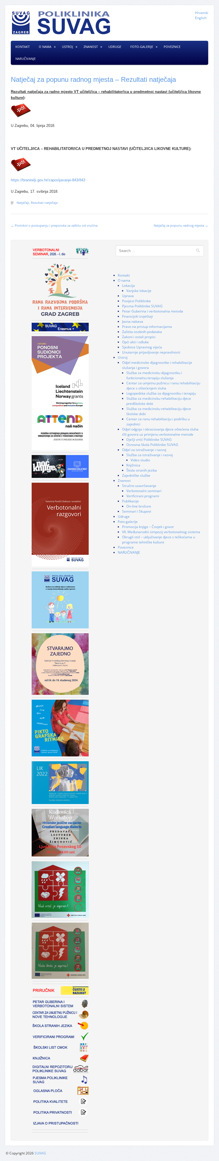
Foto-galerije (141, 46)
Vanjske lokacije (138, 290)
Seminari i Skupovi (136, 511)
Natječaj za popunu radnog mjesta (181, 225)
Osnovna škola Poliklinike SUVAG (152, 444)
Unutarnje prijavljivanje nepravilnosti (151, 352)
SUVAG (40, 1153)
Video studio (140, 460)
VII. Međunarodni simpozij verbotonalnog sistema (161, 531)
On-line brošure (138, 506)
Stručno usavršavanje (139, 485)
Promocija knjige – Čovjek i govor (148, 526)
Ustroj (67, 46)
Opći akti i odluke (135, 342)
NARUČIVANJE (25, 58)
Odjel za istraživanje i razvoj (144, 449)
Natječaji (23, 202)
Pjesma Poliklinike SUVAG (142, 306)
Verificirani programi (142, 496)
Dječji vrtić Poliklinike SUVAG (149, 439)
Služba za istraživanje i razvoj (149, 454)
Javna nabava (132, 321)
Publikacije (130, 501)
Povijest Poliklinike (136, 301)
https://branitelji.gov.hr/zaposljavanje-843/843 (48, 180)
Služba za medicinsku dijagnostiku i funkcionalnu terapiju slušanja (154, 375)
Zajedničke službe (136, 475)
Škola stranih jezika (141, 470)
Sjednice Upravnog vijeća (142, 347)
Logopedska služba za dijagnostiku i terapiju (161, 393)
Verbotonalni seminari (143, 490)
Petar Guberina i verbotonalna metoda (152, 311)
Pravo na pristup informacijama (147, 326)
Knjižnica (133, 465)
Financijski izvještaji (137, 316)
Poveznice (172, 46)
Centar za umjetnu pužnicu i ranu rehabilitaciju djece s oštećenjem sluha (163, 386)
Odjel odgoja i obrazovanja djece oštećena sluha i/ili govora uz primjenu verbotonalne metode (160, 432)
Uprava (128, 295)
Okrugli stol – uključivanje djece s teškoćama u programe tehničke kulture (158, 540)
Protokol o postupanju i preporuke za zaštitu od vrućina (54, 225)
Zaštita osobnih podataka (142, 331)
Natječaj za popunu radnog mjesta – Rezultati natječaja (93, 79)
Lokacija (128, 285)
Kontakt (22, 46)
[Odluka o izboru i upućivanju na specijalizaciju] (109, 110)
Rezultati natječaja (44, 202)
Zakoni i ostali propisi (138, 336)
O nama (45, 46)
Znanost (91, 46)
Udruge (114, 46)
